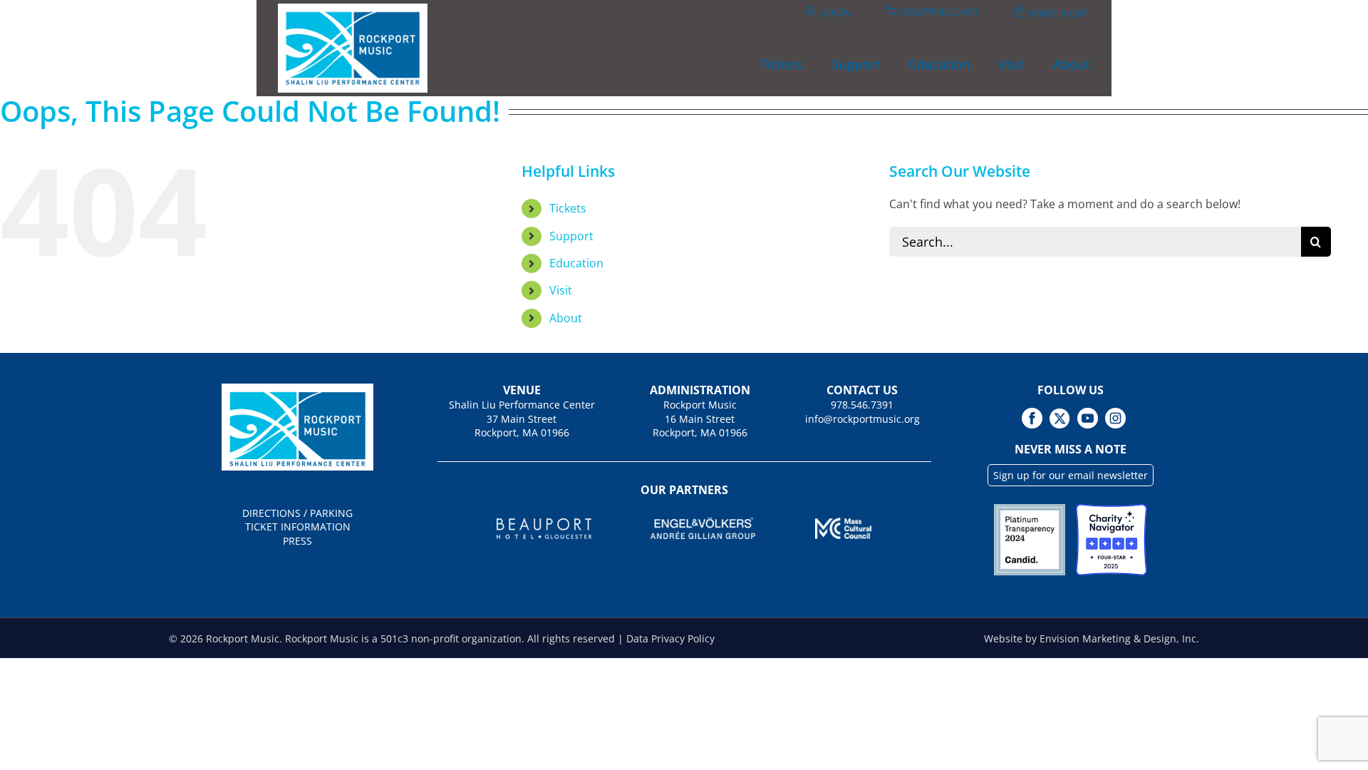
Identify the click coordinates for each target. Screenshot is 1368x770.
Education (576, 263)
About (565, 318)
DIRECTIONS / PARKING (297, 513)
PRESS (297, 541)
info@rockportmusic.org (862, 419)
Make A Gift (1060, 13)
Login (836, 12)
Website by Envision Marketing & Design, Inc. (1091, 638)
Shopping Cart (940, 12)
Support (571, 236)
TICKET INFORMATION (298, 526)
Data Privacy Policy (670, 638)
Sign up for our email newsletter (1070, 475)
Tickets (567, 208)
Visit (560, 290)
